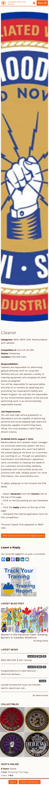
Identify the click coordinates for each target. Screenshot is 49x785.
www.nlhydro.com (29, 476)
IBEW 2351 (25, 339)
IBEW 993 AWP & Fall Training (16, 660)
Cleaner (15, 524)
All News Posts (40, 695)
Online (8, 768)
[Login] (34, 2)
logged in (19, 554)
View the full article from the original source (23, 536)
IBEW (16, 339)
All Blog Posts (41, 640)
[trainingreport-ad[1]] (24, 581)
